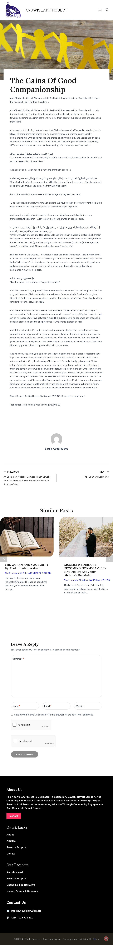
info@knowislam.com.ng (26, 911)
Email (47, 705)
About (10, 834)
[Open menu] (100, 10)
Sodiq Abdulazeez (56, 448)
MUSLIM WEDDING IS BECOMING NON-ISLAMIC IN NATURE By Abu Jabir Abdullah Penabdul (85, 570)
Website (80, 705)
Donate (13, 816)
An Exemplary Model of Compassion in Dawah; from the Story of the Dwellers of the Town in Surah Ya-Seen (27, 478)
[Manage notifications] (106, 938)
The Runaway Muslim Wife (96, 474)
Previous (3, 558)
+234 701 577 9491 (22, 917)
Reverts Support (16, 847)
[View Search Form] (107, 10)
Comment (18, 658)
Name (16, 705)
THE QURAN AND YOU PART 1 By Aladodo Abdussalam (26, 566)
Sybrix (96, 938)
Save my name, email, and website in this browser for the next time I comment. (53, 714)
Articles (11, 841)
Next (109, 558)
